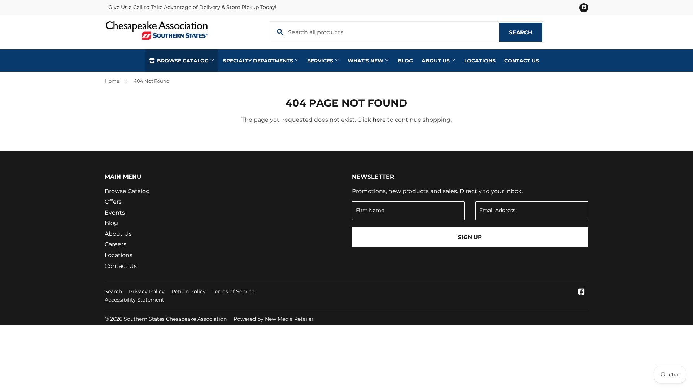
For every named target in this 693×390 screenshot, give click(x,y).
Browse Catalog (183, 61)
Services (321, 61)
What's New (366, 61)
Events (115, 212)
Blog (405, 61)
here (379, 119)
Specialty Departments (259, 61)
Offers (113, 201)
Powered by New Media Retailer (274, 319)
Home (112, 81)
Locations (480, 61)
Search (525, 32)
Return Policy (188, 291)
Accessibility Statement (134, 300)
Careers (115, 244)
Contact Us (521, 61)
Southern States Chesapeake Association (175, 319)
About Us (436, 61)
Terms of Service (233, 291)
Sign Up (470, 237)
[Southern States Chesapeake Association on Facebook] (581, 292)
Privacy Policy (147, 291)
